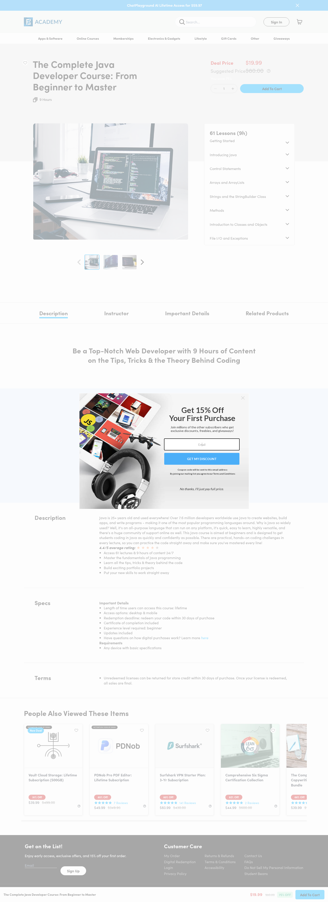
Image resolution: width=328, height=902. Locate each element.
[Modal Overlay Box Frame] (164, 451)
